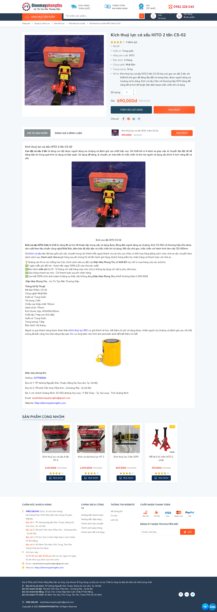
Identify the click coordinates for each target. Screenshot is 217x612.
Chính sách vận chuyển (92, 523)
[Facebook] (123, 118)
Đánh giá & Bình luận (68, 133)
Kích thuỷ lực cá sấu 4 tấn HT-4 (56, 458)
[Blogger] (128, 118)
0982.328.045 (183, 7)
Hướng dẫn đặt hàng (91, 519)
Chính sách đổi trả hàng (92, 532)
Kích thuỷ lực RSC (78, 330)
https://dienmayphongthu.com (49, 567)
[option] (64, 74)
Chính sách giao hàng (91, 528)
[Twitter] (139, 118)
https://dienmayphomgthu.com (50, 403)
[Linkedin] (134, 118)
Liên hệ (114, 520)
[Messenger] (205, 607)
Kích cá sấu (35, 253)
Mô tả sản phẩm (37, 133)
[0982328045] (212, 607)
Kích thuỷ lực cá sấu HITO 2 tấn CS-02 (139, 130)
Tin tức (114, 515)
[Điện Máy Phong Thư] (42, 6)
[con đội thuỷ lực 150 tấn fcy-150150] (108, 352)
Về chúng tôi (117, 511)
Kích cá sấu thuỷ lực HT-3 (91, 456)
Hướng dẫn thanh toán (92, 515)
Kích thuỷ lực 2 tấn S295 (126, 456)
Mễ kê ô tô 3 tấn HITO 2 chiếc (161, 458)
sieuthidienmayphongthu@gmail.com (51, 398)
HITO (131, 55)
